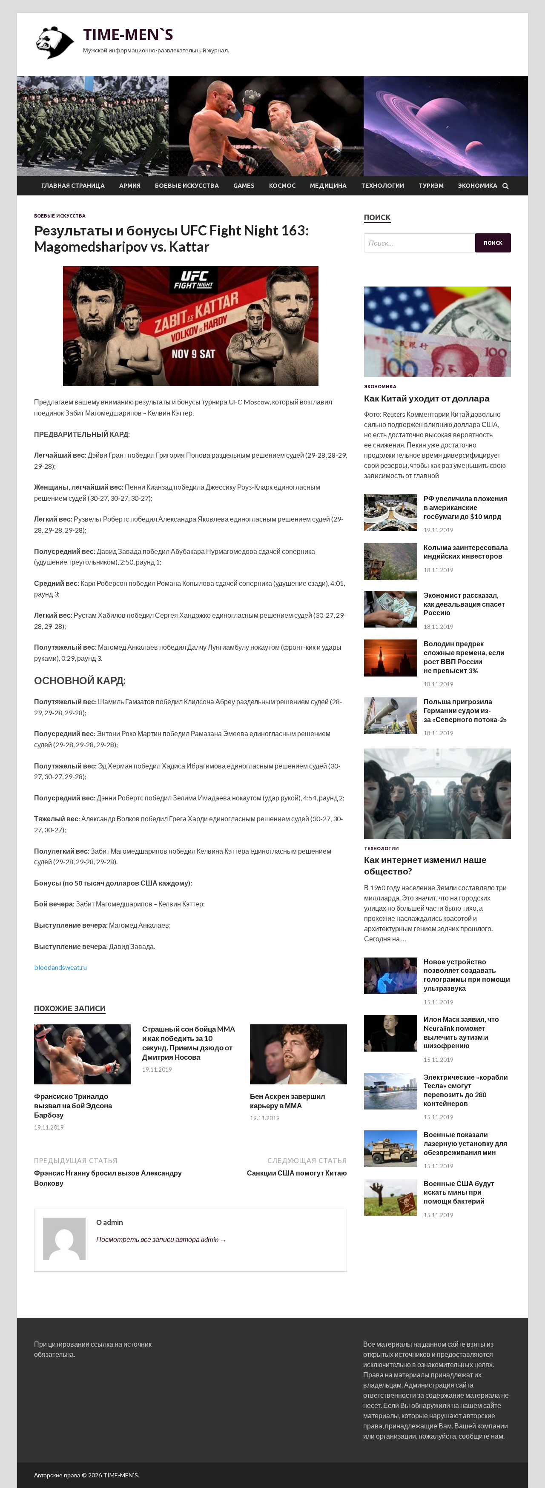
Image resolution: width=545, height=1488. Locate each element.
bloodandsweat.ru (60, 967)
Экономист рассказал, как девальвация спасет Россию (464, 604)
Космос (282, 185)
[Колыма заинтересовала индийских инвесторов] (390, 577)
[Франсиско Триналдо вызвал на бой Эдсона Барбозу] (82, 1086)
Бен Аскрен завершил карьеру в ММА (287, 1101)
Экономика (477, 185)
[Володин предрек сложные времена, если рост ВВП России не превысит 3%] (390, 674)
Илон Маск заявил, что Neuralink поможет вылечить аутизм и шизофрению (461, 1032)
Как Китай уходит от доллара (427, 398)
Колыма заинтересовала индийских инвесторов (466, 551)
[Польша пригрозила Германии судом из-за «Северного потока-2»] (390, 731)
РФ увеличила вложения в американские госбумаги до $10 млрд (465, 507)
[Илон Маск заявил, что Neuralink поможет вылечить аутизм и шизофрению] (390, 1049)
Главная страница (73, 185)
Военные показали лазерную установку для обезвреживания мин (465, 1143)
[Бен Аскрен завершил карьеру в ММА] (298, 1086)
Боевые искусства (187, 185)
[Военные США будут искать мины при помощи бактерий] (390, 1213)
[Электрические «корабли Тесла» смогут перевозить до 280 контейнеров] (390, 1107)
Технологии (382, 185)
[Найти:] (437, 242)
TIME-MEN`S (128, 34)
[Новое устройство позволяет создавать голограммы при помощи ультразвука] (390, 991)
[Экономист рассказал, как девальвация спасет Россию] (390, 625)
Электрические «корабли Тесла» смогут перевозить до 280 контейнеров (466, 1090)
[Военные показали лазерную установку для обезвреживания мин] (390, 1164)
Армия (130, 185)
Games (244, 185)
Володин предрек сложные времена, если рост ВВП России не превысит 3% (464, 656)
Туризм (431, 185)
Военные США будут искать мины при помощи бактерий (459, 1192)
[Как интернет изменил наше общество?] (437, 841)
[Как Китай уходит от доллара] (437, 379)
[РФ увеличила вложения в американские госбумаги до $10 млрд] (390, 528)
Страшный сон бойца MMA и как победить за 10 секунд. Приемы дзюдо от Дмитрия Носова (188, 1042)
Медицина (328, 185)
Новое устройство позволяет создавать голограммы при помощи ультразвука (467, 975)
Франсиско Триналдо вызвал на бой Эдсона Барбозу (73, 1105)
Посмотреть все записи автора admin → (161, 1239)
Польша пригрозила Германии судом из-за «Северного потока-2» (465, 710)
